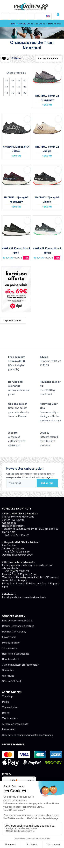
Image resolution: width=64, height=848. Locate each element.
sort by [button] (48, 58)
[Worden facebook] (16, 605)
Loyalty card (9, 637)
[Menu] (34, 778)
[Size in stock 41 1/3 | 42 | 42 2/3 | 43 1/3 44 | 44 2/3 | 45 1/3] (47, 128)
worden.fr (12, 568)
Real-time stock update (15, 653)
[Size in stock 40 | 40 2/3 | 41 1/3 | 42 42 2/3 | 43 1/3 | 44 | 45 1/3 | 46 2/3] (47, 77)
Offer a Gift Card (11, 681)
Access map (9, 522)
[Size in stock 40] (47, 230)
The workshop (10, 707)
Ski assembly (9, 648)
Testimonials (9, 718)
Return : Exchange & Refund (18, 626)
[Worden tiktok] (3, 605)
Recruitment (9, 729)
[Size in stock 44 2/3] (16, 230)
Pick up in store (11, 642)
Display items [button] (12, 320)
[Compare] (58, 76)
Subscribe (47, 483)
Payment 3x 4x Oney (14, 631)
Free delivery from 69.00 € (17, 620)
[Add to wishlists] (58, 68)
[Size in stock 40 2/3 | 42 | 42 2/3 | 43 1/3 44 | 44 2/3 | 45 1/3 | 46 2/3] (47, 179)
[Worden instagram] (10, 605)
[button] (14, 16)
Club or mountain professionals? (20, 664)
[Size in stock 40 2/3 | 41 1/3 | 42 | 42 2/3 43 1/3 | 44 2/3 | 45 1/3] (16, 128)
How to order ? (10, 659)
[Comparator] (39, 16)
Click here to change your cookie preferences (27, 735)
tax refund (8, 675)
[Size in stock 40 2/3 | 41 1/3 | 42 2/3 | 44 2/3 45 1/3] (16, 179)
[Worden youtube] (22, 605)
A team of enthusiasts (15, 724)
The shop (7, 696)
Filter (6, 58)
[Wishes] (31, 16)
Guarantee (8, 670)
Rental (6, 713)
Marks (5, 702)
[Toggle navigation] (5, 16)
